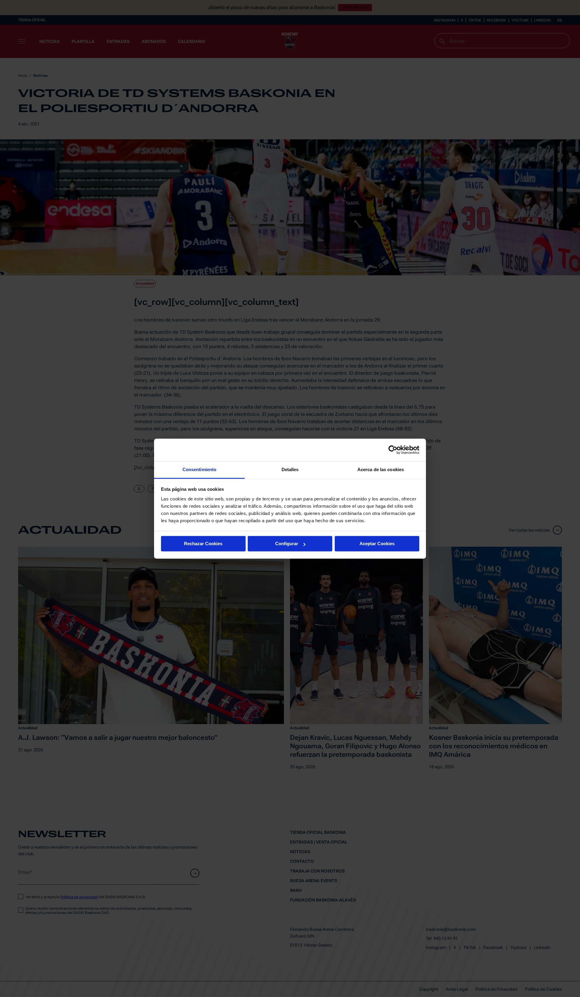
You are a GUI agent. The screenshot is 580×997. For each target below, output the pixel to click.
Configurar (286, 543)
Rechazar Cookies (203, 543)
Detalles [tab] (290, 469)
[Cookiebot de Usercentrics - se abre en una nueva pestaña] (392, 449)
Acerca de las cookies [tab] (380, 469)
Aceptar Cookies (377, 543)
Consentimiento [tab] (199, 469)
